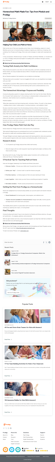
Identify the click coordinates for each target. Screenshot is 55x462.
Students (42, 439)
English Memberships (28, 439)
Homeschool (48, 18)
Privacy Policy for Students (34, 456)
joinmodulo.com (24, 231)
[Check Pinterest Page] (10, 428)
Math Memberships (28, 437)
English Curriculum (15, 443)
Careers (5, 437)
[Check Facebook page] (4, 428)
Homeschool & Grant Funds (30, 441)
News (4, 439)
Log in (47, 1)
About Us (5, 435)
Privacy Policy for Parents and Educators (15, 456)
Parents (42, 435)
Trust (12, 439)
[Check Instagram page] (8, 428)
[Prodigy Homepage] (7, 424)
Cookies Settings (27, 459)
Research (13, 437)
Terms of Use (46, 456)
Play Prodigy (26, 435)
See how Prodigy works (13, 292)
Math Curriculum (15, 441)
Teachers (42, 437)
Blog (12, 435)
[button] (42, 2)
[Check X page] (6, 428)
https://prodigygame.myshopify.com (25, 228)
